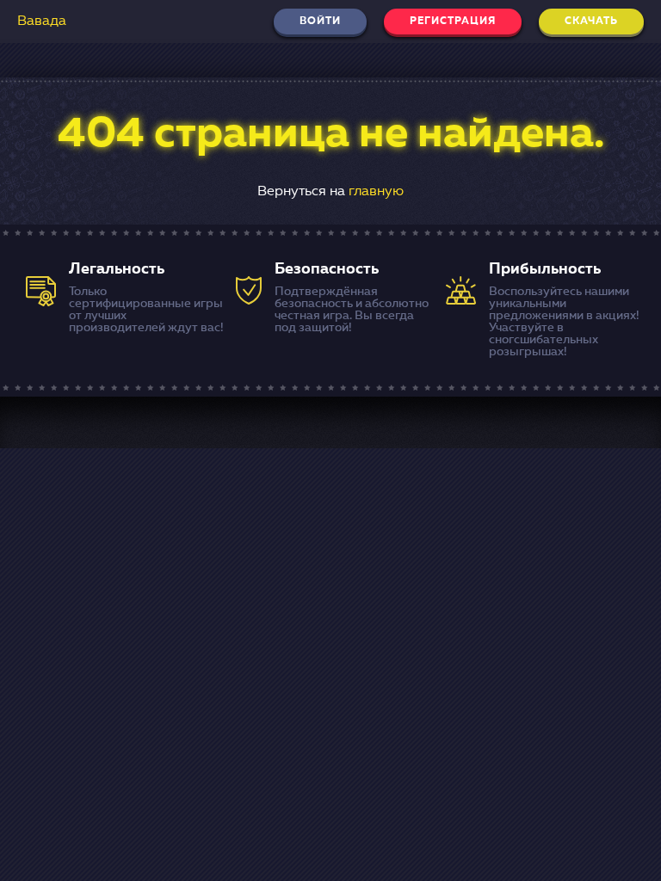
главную (376, 192)
